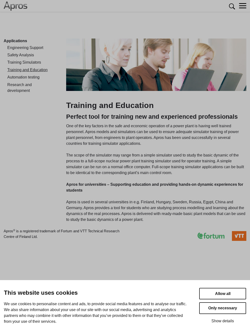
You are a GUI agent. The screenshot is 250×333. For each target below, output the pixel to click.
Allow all (222, 294)
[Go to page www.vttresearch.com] (236, 236)
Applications (15, 41)
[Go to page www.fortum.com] (207, 236)
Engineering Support (25, 48)
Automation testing (23, 77)
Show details (222, 321)
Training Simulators (24, 62)
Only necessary (222, 308)
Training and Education (27, 70)
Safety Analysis (20, 55)
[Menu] (242, 6)
